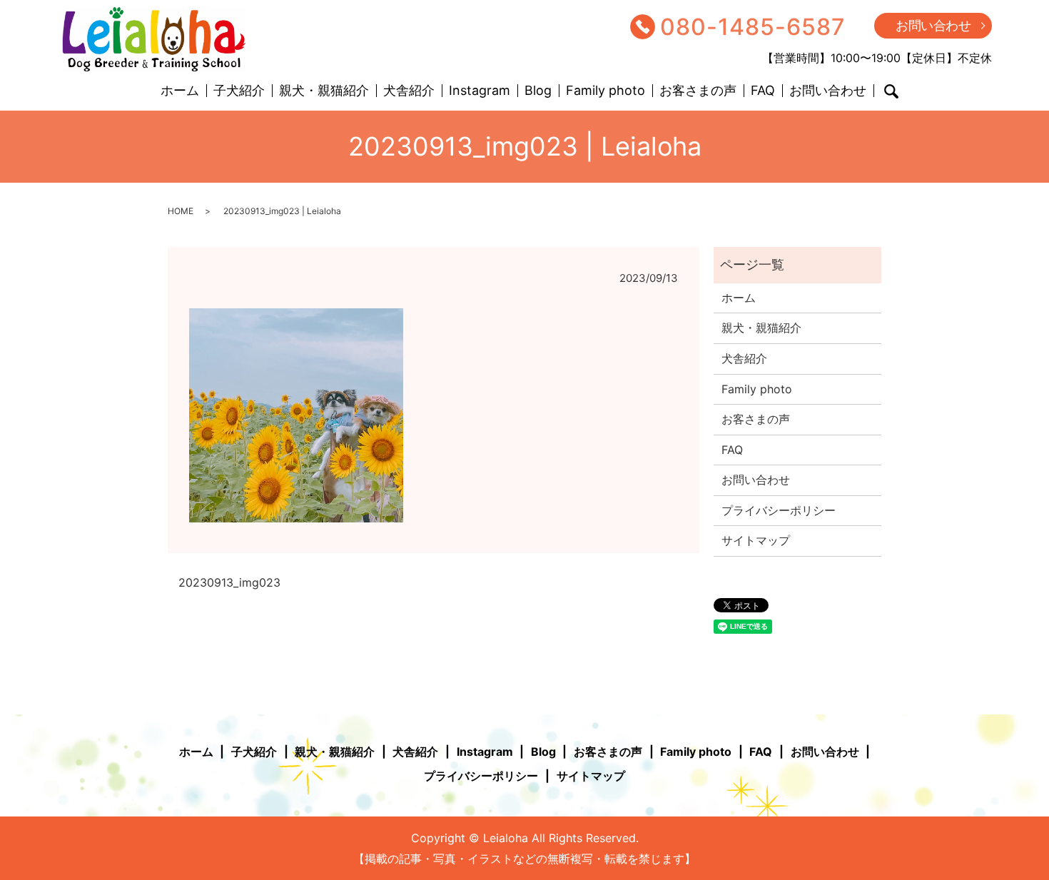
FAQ (763, 91)
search (891, 91)
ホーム (180, 91)
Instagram (479, 91)
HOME (180, 211)
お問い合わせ (933, 25)
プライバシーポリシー (778, 510)
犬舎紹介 (409, 91)
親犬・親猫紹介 (324, 91)
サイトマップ (755, 540)
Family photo (605, 91)
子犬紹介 (239, 91)
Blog (538, 91)
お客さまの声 (697, 91)
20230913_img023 (229, 582)
